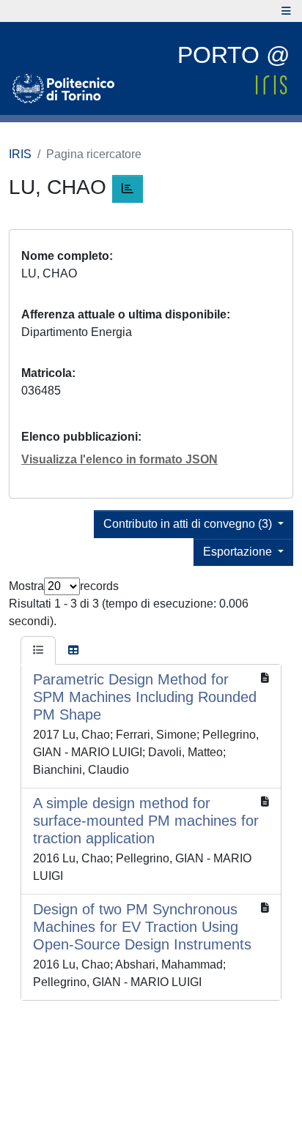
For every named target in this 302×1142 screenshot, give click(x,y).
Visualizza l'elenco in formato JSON (119, 459)
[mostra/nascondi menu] (286, 11)
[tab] (38, 650)
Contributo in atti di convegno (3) (189, 524)
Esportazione (239, 551)
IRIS (20, 154)
